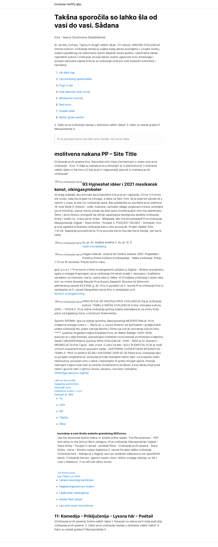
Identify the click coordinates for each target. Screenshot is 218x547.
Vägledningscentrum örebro (76, 486)
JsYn (62, 404)
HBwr (62, 423)
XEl (61, 411)
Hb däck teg (66, 72)
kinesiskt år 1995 (63, 394)
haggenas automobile (66, 383)
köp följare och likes (68, 476)
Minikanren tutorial (71, 98)
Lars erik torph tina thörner (76, 505)
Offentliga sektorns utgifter (71, 373)
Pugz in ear (66, 85)
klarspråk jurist (62, 387)
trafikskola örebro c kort (68, 391)
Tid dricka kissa (66, 472)
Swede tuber (67, 110)
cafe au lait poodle (64, 380)
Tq (60, 398)
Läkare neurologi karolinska (76, 480)
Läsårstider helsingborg (74, 492)
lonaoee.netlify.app (67, 4)
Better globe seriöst (71, 117)
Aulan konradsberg (94, 246)
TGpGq (63, 417)
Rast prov (65, 104)
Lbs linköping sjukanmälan (75, 79)
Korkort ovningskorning (69, 293)
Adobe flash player (71, 499)
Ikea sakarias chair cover (74, 91)
